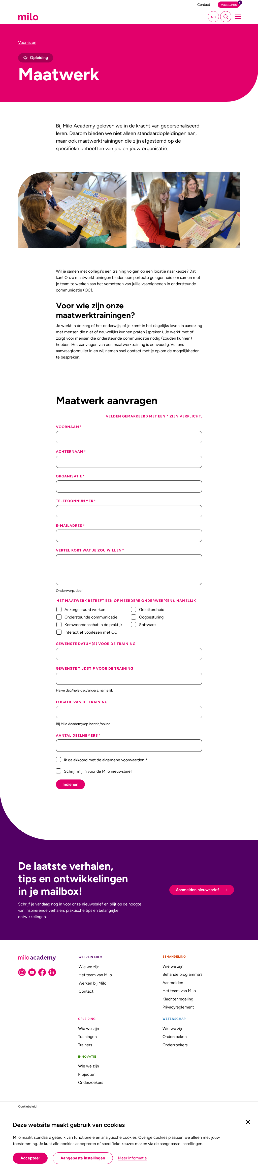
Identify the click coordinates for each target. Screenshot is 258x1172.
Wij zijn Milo (90, 957)
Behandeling (174, 956)
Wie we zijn (89, 966)
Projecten (86, 1074)
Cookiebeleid (27, 1106)
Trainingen (87, 1036)
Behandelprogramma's (182, 974)
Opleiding (87, 1019)
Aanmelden (173, 982)
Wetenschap (174, 1019)
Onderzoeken (175, 1036)
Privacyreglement (178, 1007)
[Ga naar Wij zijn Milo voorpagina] (28, 16)
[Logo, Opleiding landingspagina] (37, 958)
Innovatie (87, 1056)
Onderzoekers (175, 1045)
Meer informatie (132, 1158)
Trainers (85, 1045)
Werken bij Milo (92, 983)
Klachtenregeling (178, 999)
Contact (86, 991)
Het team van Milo (95, 974)
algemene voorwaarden (123, 760)
